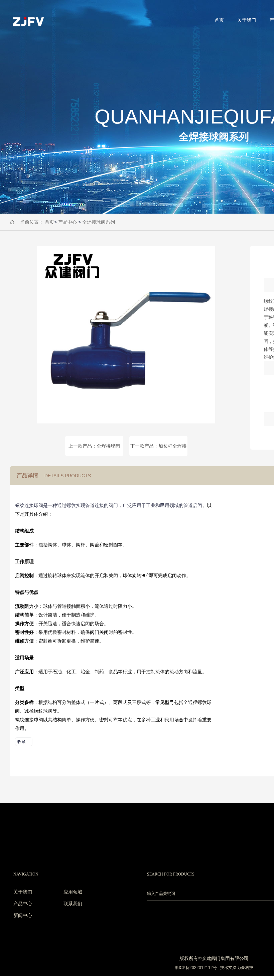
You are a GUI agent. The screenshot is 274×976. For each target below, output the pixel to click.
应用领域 (72, 892)
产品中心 (67, 222)
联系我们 (72, 903)
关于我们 (246, 20)
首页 (219, 20)
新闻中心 (22, 915)
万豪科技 (245, 967)
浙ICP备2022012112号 (196, 967)
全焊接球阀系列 (98, 222)
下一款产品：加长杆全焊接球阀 (158, 449)
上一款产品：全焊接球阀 (94, 446)
